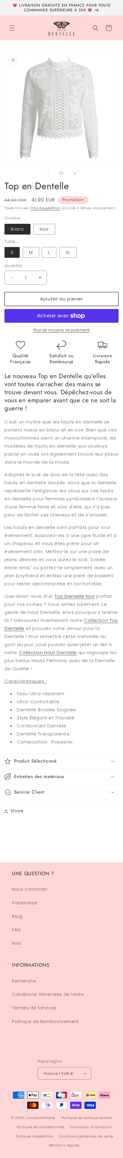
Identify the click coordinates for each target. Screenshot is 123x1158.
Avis (16, 943)
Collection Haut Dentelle (48, 652)
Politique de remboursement (86, 1117)
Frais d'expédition (45, 208)
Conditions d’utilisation (91, 1127)
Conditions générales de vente (86, 1136)
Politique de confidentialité (40, 1127)
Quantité (13, 265)
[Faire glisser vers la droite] (74, 173)
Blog (17, 916)
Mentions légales (64, 1145)
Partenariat (25, 903)
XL (68, 252)
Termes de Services (34, 1008)
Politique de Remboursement (45, 1021)
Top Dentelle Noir (75, 596)
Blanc (17, 229)
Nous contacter (29, 889)
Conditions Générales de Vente (48, 994)
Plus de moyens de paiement (61, 330)
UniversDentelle (41, 1117)
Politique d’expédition (34, 1136)
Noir (44, 229)
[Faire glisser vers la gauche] (48, 173)
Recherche (24, 981)
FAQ (16, 930)
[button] (12, 28)
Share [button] (17, 811)
